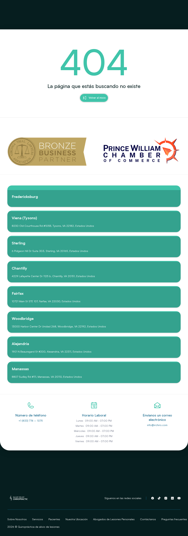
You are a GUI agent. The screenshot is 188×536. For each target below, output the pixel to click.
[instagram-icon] (165, 498)
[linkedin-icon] (172, 498)
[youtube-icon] (179, 498)
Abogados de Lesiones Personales (114, 519)
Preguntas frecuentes (174, 519)
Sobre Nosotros (17, 519)
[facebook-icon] (152, 498)
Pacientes (54, 519)
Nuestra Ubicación (77, 519)
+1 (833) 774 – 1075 (31, 420)
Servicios (37, 519)
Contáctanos (148, 519)
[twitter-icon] (159, 498)
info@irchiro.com (157, 425)
